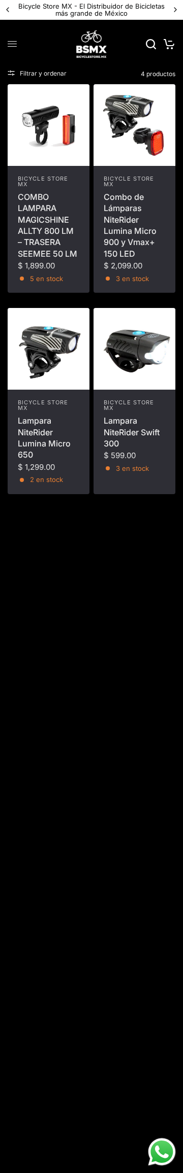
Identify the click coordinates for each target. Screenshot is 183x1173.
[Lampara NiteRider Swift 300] (134, 349)
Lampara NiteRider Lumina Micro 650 (44, 438)
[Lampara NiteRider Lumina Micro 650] (48, 349)
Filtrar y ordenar (43, 73)
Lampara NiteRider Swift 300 (132, 432)
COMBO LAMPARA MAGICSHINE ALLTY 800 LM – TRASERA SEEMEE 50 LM (47, 225)
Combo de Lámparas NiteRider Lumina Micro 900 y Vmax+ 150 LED (130, 225)
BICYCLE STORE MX (43, 181)
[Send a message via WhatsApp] (162, 1152)
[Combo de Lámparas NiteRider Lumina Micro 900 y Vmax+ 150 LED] (134, 125)
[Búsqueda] (151, 44)
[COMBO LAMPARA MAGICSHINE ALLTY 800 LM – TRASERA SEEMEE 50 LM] (48, 125)
